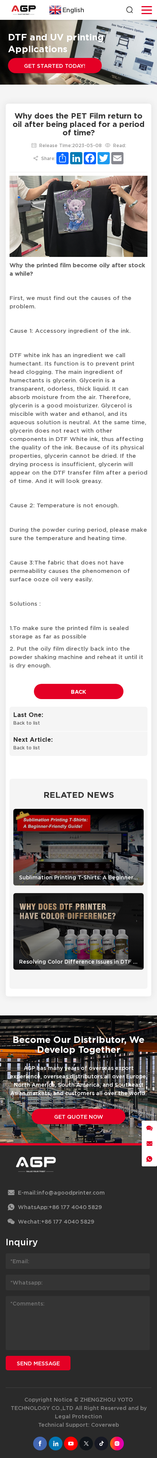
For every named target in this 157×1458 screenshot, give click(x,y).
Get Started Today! (54, 66)
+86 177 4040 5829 (75, 1207)
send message (38, 1363)
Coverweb (105, 1425)
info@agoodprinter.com (71, 1192)
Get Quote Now (78, 1117)
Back (78, 692)
